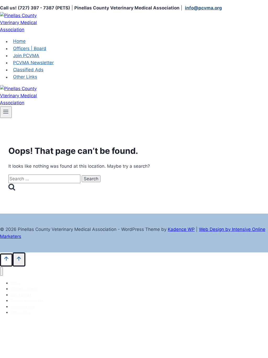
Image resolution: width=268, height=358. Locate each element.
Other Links (25, 77)
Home (19, 41)
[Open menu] (6, 112)
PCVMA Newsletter (33, 62)
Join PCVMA (26, 55)
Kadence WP (181, 229)
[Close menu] (1, 271)
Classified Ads (28, 69)
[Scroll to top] (6, 259)
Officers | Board (29, 48)
